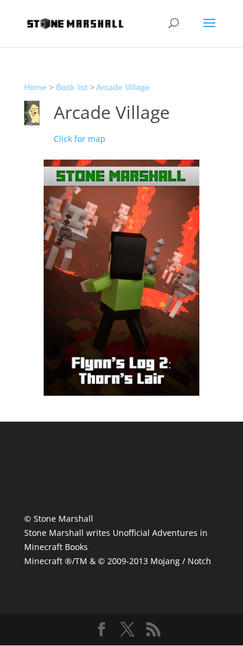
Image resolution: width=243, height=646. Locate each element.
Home (35, 87)
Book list (71, 87)
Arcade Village (123, 87)
